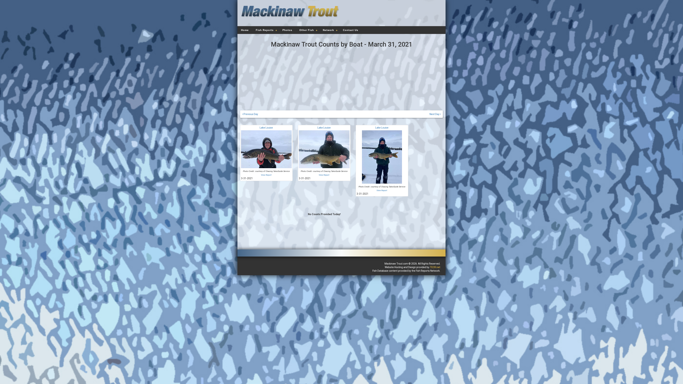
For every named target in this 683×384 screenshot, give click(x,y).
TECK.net (435, 267)
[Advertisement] (391, 15)
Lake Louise (266, 127)
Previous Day (250, 114)
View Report (266, 175)
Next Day (435, 114)
